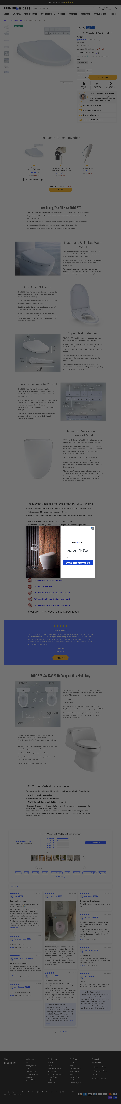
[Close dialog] (92, 528)
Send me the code (78, 563)
